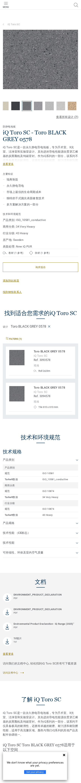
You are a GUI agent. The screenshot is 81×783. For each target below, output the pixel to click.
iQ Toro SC (14, 24)
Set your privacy (35, 772)
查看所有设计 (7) (67, 117)
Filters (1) (15, 338)
